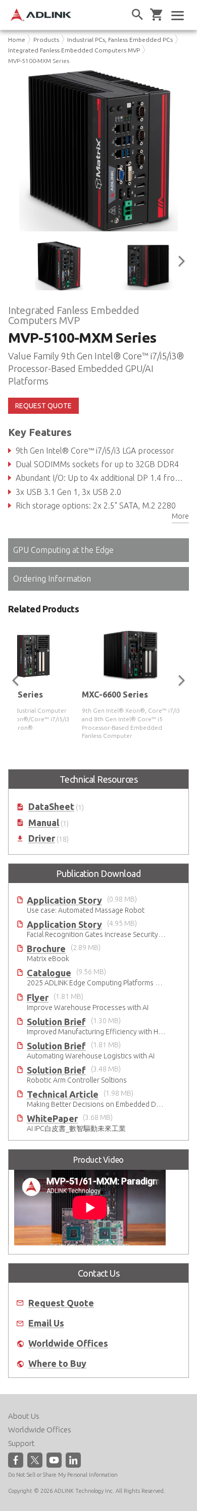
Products (46, 39)
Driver (41, 838)
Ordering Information (52, 578)
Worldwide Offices (68, 1343)
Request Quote (61, 1303)
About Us (23, 1416)
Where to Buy (57, 1363)
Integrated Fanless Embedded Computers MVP (74, 50)
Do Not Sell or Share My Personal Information (63, 1475)
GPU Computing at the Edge (63, 549)
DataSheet (51, 806)
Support (21, 1443)
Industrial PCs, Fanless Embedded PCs (120, 39)
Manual (43, 823)
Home (16, 39)
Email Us (46, 1323)
